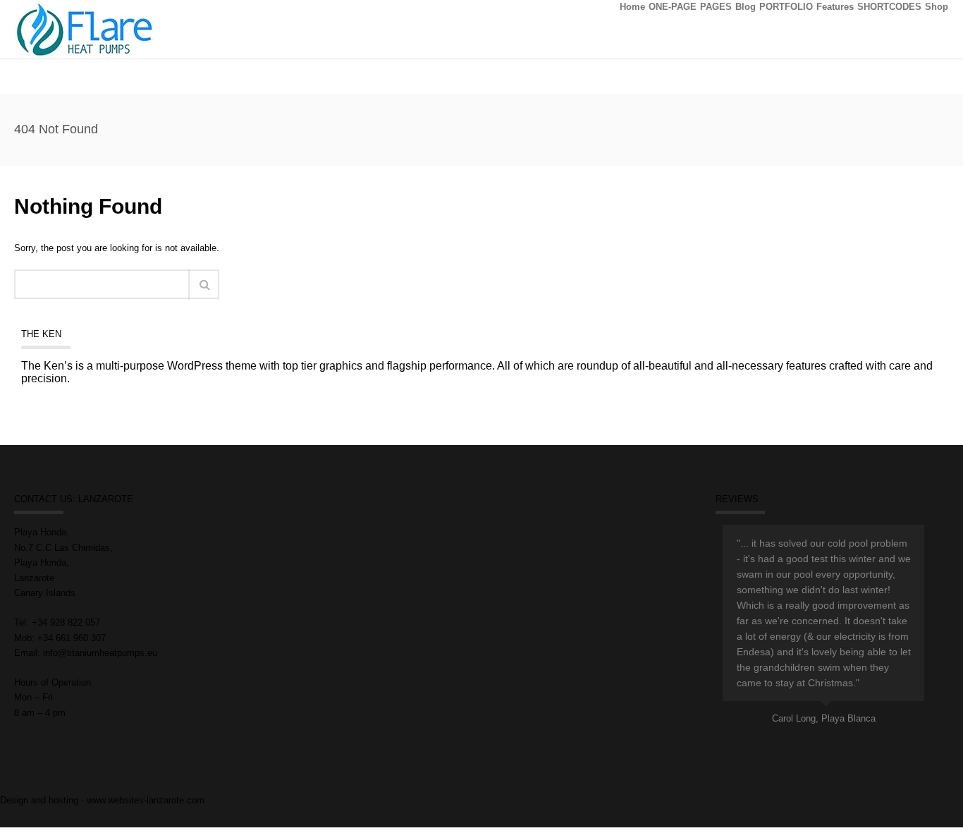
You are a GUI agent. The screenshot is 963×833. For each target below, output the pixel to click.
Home (632, 6)
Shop (936, 6)
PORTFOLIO (786, 6)
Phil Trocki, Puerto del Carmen (863, 718)
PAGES (716, 6)
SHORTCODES (889, 6)
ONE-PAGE (673, 6)
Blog (745, 6)
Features (835, 6)
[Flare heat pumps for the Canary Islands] (84, 29)
